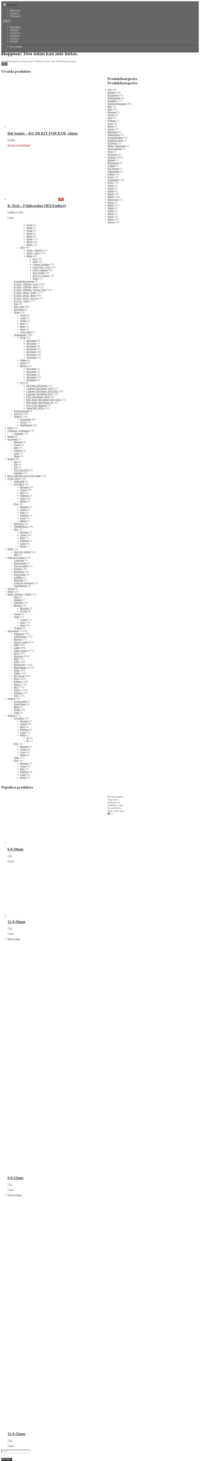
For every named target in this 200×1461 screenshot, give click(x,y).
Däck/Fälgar (20, 704)
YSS (16, 695)
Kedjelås (18, 473)
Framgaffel (113, 180)
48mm (111, 196)
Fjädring (112, 120)
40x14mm (113, 340)
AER (110, 261)
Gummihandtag (115, 137)
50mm (111, 208)
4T (27, 741)
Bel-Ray (18, 639)
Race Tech (113, 306)
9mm (110, 329)
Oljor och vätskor (22, 552)
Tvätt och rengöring (23, 583)
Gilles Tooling (21, 650)
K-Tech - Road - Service (120, 298)
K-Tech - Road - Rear (118, 295)
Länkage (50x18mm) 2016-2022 (124, 391)
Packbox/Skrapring (117, 103)
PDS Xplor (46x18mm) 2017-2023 (125, 399)
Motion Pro (19, 664)
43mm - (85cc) (115, 253)
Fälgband (18, 602)
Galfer (17, 647)
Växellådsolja (20, 585)
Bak (110, 106)
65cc (16, 504)
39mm (111, 227)
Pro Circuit (19, 676)
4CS (110, 258)
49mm (111, 244)
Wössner (18, 693)
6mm (110, 323)
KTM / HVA (14, 478)
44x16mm (113, 346)
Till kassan (15, 16)
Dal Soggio (113, 168)
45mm (111, 202)
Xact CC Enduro (116, 275)
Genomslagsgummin (118, 281)
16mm (111, 320)
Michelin (24, 608)
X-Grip (23, 611)
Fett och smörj (21, 566)
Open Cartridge (115, 270)
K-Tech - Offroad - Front (120, 284)
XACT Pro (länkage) (118, 405)
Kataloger (15, 35)
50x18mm (113, 357)
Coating (111, 165)
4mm (22, 625)
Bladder (111, 160)
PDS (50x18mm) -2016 (119, 397)
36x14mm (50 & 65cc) (119, 385)
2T (27, 738)
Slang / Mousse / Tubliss (20, 594)
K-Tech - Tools (115, 301)
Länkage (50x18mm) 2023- (121, 394)
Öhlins (111, 211)
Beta (110, 109)
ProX (16, 678)
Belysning (113, 132)
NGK (16, 670)
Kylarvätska (20, 574)
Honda (11, 436)
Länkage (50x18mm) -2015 (121, 388)
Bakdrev (112, 92)
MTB (10, 549)
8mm (110, 326)
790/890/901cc (21, 526)
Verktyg (18, 416)
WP (109, 247)
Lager (110, 123)
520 (16, 467)
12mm (111, 318)
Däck (16, 597)
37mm (111, 225)
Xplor (110, 278)
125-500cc (19, 484)
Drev (110, 118)
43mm (111, 191)
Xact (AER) (114, 273)
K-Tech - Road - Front (119, 292)
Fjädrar (111, 174)
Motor (111, 126)
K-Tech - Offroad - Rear (120, 287)
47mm (111, 239)
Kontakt (14, 41)
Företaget (14, 38)
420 (16, 461)
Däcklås (18, 600)
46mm (111, 194)
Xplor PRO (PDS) (117, 408)
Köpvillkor (15, 27)
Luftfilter (18, 577)
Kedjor (11, 459)
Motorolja (18, 580)
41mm (111, 188)
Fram (10, 428)
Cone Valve (113, 332)
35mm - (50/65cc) (116, 250)
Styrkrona (112, 154)
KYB (110, 182)
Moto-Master (20, 667)
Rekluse (18, 681)
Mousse (17, 605)
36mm (111, 185)
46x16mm (113, 349)
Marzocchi (113, 199)
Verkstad (14, 30)
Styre (110, 151)
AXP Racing (20, 636)
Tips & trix (15, 32)
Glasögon (18, 433)
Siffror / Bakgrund (117, 146)
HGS (16, 653)
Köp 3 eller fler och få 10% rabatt (24, 476)
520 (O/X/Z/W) (21, 470)
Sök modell (13, 631)
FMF (16, 645)
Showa (111, 222)
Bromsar (112, 112)
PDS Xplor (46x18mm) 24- (121, 402)
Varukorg (14, 13)
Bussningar (113, 95)
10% (110, 89)
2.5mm (23, 619)
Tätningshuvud (21, 411)
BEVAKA (6, 1459)
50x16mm (113, 354)
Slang (16, 616)
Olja (110, 304)
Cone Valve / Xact (117, 267)
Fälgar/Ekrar (114, 134)
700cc (17, 757)
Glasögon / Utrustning (18, 430)
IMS (16, 659)
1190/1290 (19, 481)
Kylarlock (112, 143)
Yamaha (11, 715)
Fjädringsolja (114, 98)
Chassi (111, 115)
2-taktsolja (19, 560)
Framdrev (112, 101)
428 (16, 464)
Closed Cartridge (116, 264)
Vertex (17, 690)
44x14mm (113, 343)
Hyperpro (18, 656)
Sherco (11, 591)
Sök (4, 64)
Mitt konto (15, 10)
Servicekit (112, 309)
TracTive (18, 414)
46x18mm (113, 351)
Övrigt (23, 422)
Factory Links (21, 642)
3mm (22, 622)
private (11, 588)
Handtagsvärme (115, 140)
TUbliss (18, 628)
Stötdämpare (114, 335)
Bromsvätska (20, 563)
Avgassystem (20, 701)
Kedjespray (19, 571)
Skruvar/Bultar (115, 149)
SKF (16, 554)
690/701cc (19, 523)
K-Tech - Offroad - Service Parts (124, 289)
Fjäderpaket (113, 171)
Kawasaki (12, 439)
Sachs (110, 216)
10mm (111, 315)
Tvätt (16, 712)
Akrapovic (19, 633)
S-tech (111, 177)
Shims (111, 312)
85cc (16, 529)
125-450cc (19, 718)
